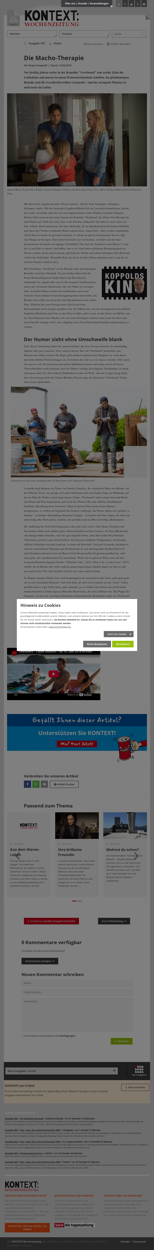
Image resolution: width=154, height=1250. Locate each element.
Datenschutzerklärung (60, 626)
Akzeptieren (123, 644)
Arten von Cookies (117, 634)
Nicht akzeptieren (97, 644)
